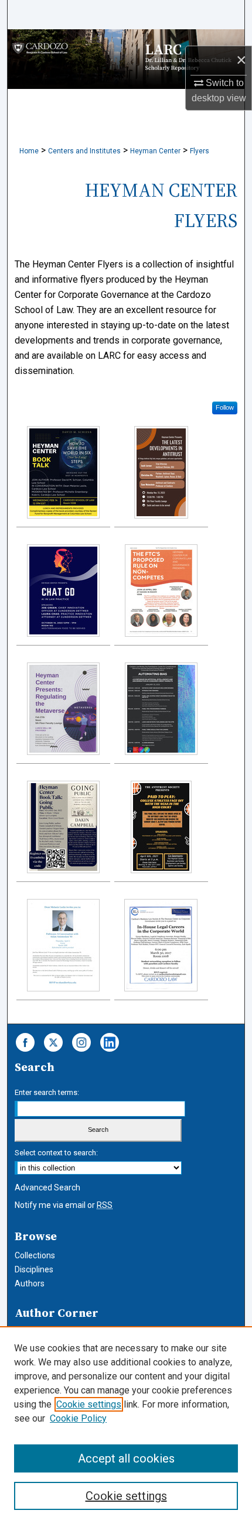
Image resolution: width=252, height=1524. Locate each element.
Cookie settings (88, 1404)
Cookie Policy (78, 1418)
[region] (126, 1425)
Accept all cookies (126, 1458)
